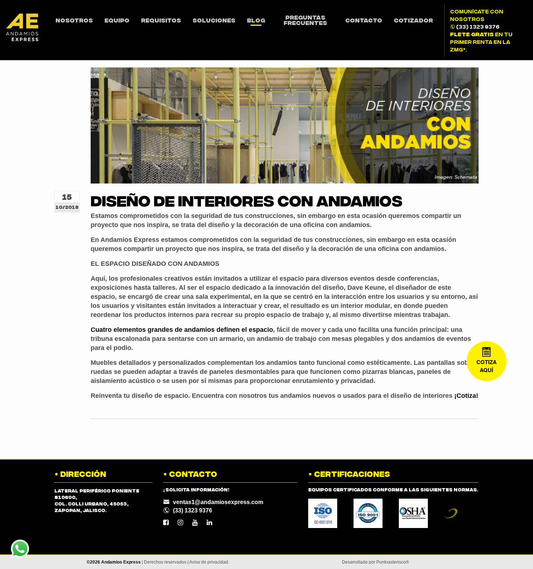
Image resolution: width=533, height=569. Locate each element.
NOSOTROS (74, 20)
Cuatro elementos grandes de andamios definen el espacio (182, 329)
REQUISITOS (161, 20)
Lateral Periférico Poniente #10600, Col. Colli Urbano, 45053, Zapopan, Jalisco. (96, 500)
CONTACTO (363, 20)
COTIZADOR (413, 20)
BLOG (256, 20)
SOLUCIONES (214, 20)
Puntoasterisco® (392, 562)
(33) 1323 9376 (478, 26)
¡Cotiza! (466, 395)
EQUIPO (116, 20)
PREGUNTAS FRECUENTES (305, 20)
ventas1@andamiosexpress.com (218, 502)
